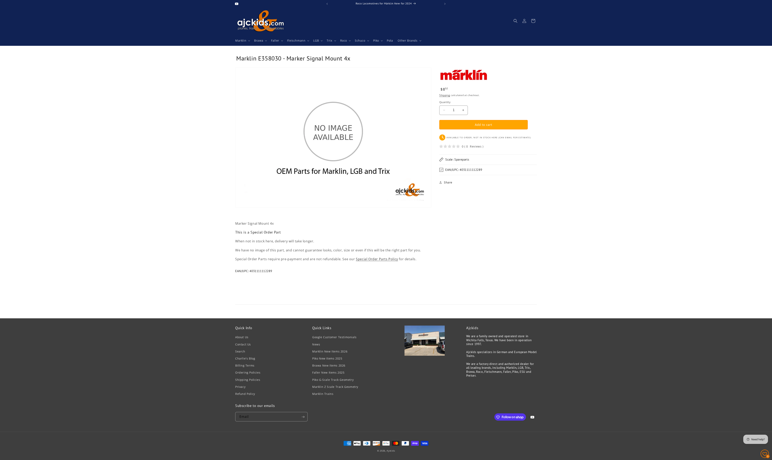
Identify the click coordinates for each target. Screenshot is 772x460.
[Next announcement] (444, 4)
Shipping (444, 95)
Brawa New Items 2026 (328, 365)
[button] (242, 40)
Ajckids (391, 450)
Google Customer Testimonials (334, 337)
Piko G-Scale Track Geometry (333, 380)
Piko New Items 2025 (327, 358)
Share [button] (448, 182)
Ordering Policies (247, 372)
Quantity (445, 102)
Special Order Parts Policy (377, 259)
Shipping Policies (247, 380)
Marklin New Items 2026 (329, 351)
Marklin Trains (322, 394)
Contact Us (243, 344)
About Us (241, 337)
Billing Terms (245, 365)
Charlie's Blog (245, 358)
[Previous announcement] (327, 4)
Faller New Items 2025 (328, 372)
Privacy (240, 387)
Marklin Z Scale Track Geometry (335, 387)
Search (240, 351)
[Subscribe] (303, 417)
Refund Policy (245, 394)
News (316, 344)
